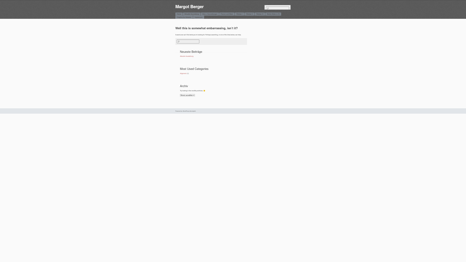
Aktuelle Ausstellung (191, 14)
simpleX (193, 111)
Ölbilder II (249, 14)
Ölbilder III (259, 14)
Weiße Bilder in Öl (273, 14)
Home (179, 14)
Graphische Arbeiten (184, 17)
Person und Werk (227, 14)
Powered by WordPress (182, 111)
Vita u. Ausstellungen (209, 14)
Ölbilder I (239, 14)
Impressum (199, 17)
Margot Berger (189, 6)
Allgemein (183, 73)
